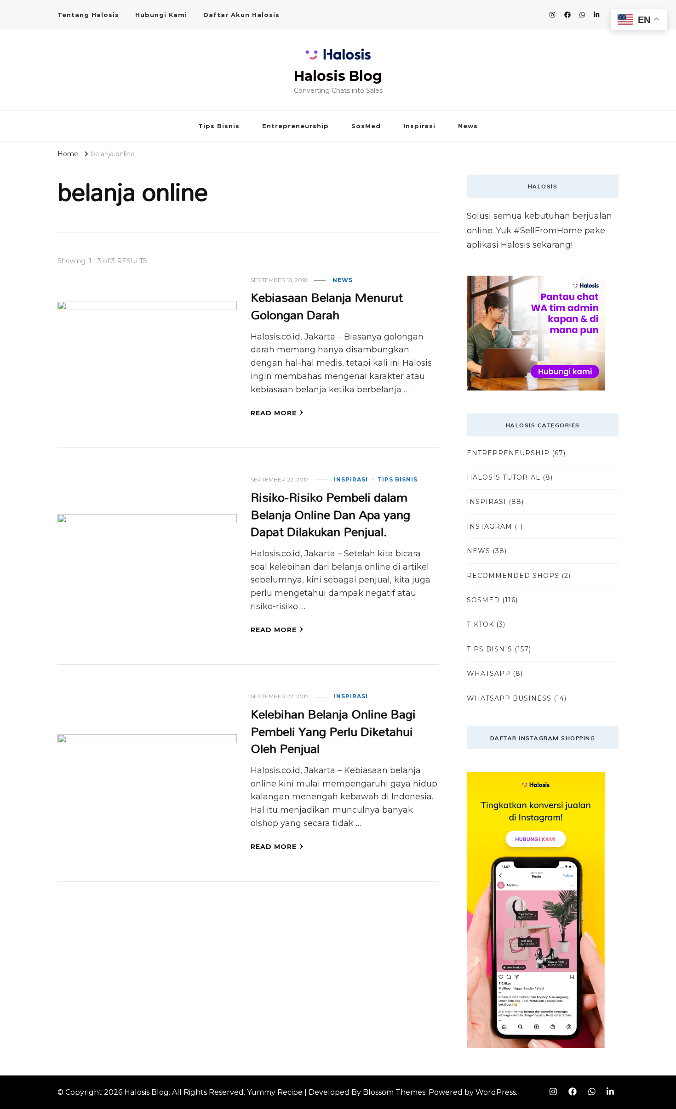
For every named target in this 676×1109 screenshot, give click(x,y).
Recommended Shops (513, 575)
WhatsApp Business (509, 698)
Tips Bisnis (219, 126)
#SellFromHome (548, 231)
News (468, 126)
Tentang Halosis (88, 14)
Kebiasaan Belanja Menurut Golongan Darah (327, 305)
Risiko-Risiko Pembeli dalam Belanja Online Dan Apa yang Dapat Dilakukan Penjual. (330, 514)
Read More (274, 413)
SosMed (366, 126)
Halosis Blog (338, 76)
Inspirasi (419, 126)
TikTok (480, 624)
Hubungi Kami (161, 14)
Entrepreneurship (295, 126)
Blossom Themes (394, 1092)
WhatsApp (488, 673)
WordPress (495, 1092)
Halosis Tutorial (503, 477)
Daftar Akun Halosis (241, 14)
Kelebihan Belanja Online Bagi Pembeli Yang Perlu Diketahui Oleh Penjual (333, 731)
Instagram (489, 526)
